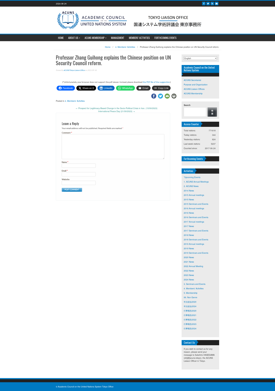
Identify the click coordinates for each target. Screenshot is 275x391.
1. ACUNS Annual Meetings (196, 181)
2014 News (189, 190)
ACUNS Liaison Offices (194, 89)
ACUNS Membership (95, 38)
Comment (67, 132)
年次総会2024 (190, 306)
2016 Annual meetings (194, 208)
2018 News (189, 235)
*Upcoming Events (192, 177)
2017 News (189, 226)
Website (65, 179)
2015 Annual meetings (194, 195)
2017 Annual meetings (194, 221)
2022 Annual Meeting (193, 266)
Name (65, 162)
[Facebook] (204, 3)
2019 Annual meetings (194, 243)
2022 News (189, 270)
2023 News (189, 275)
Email (65, 170)
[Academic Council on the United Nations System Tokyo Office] (136, 19)
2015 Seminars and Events (196, 203)
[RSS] (212, 3)
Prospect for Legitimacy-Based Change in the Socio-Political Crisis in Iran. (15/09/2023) (116, 108)
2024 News (189, 279)
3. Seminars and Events (194, 284)
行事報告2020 (190, 310)
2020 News (189, 257)
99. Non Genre (190, 297)
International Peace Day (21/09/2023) (116, 111)
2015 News (189, 199)
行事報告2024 (190, 328)
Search (187, 105)
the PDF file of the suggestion (156, 82)
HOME (61, 38)
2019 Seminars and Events (196, 252)
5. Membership (190, 292)
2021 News (189, 261)
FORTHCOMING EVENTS (165, 38)
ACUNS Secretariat (192, 80)
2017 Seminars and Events (196, 230)
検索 (212, 112)
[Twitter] (208, 3)
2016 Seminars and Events (196, 217)
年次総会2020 (190, 301)
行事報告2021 (190, 315)
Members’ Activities (139, 38)
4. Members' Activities (125, 46)
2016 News (189, 212)
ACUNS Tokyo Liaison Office (74, 70)
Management (117, 38)
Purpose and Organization (196, 84)
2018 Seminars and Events (196, 239)
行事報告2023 (190, 324)
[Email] (216, 3)
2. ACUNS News (191, 186)
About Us (73, 38)
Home (107, 46)
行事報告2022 (190, 319)
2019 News (189, 248)
